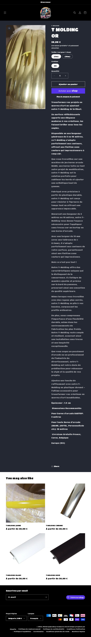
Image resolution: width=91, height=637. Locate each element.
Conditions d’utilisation (76, 629)
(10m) (67, 56)
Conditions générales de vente (57, 631)
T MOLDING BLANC (13, 575)
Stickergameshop (49, 626)
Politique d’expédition (22, 631)
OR (55, 66)
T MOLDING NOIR (53, 575)
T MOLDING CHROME (54, 525)
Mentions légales (78, 631)
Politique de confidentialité (53, 629)
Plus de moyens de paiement (68, 96)
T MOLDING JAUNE (13, 525)
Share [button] (56, 466)
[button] (5, 12)
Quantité (55, 71)
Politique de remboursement (29, 629)
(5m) (56, 56)
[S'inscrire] (45, 597)
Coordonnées (38, 631)
